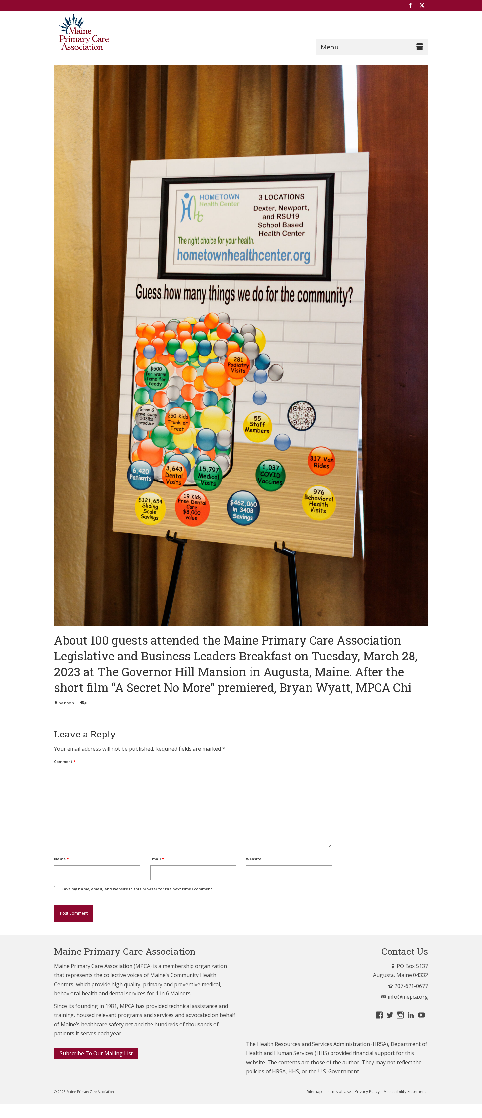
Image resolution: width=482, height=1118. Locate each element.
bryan (69, 702)
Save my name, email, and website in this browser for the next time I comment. (137, 888)
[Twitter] (422, 5)
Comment (64, 761)
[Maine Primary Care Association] (113, 33)
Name (61, 858)
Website (253, 858)
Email (157, 858)
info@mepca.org (408, 996)
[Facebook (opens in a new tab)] (410, 5)
